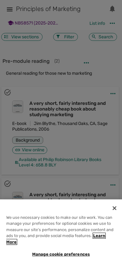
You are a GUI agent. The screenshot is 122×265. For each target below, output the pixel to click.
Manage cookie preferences (61, 254)
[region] (61, 232)
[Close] (114, 208)
